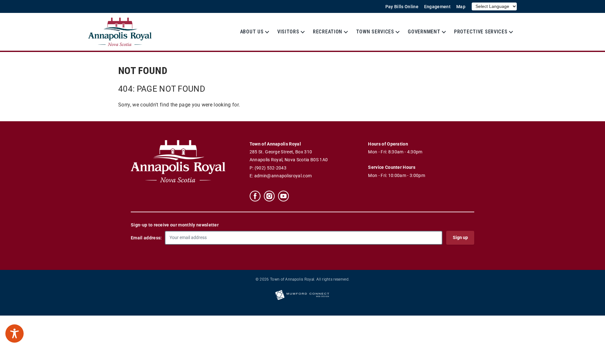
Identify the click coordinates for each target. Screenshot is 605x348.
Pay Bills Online (401, 6)
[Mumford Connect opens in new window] (302, 299)
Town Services (375, 32)
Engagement (437, 6)
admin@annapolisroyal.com (283, 176)
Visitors (288, 32)
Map (460, 6)
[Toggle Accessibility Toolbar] (14, 333)
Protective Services (481, 32)
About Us (252, 32)
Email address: (146, 237)
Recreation (327, 32)
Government (424, 32)
